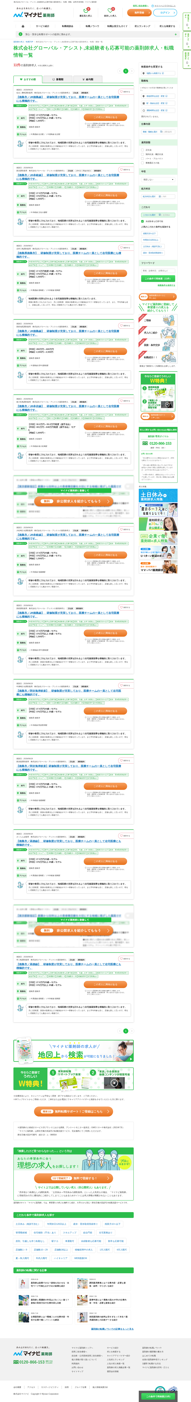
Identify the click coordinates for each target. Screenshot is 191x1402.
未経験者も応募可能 (91, 1241)
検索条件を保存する (166, 285)
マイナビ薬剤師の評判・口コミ (155, 1367)
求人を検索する (167, 26)
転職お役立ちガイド (117, 26)
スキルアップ (69, 1232)
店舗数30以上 (61, 1249)
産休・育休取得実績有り (85, 1224)
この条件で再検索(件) (158, 1396)
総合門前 (87, 1232)
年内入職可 (41, 1258)
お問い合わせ (77, 1367)
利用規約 (75, 1363)
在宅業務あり (106, 1232)
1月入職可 (105, 1249)
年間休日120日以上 (56, 1224)
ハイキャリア (60, 1258)
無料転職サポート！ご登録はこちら (73, 1111)
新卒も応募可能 (116, 1241)
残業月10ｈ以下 (113, 1224)
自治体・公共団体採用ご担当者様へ (87, 1356)
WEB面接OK (80, 1258)
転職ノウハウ (92, 26)
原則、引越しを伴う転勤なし (30, 1241)
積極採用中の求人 (84, 1249)
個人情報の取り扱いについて (84, 1359)
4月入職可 (122, 1249)
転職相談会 (67, 26)
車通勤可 (69, 1241)
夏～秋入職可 (22, 1258)
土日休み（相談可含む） (28, 1224)
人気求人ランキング (115, 1359)
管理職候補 (21, 1232)
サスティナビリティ (50, 1387)
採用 (67, 1387)
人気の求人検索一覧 (115, 1363)
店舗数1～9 (21, 1249)
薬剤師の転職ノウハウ (152, 1348)
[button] (126, 92)
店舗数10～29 (41, 1249)
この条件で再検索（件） (158, 278)
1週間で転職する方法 (151, 1363)
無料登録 (139, 12)
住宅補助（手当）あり (45, 1232)
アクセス (31, 1387)
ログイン (165, 12)
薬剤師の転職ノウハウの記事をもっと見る (112, 1329)
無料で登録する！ (75, 1178)
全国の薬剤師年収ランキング (154, 1359)
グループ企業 (80, 1387)
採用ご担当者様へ (140, 6)
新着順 (59, 79)
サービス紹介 (42, 26)
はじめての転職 (149, 1356)
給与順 (89, 79)
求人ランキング (142, 26)
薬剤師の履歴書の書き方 (153, 1352)
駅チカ (55, 1241)
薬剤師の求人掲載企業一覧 (118, 1367)
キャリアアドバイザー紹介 (118, 1356)
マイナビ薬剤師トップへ (82, 1348)
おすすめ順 (30, 79)
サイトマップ (77, 1371)
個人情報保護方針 (100, 1387)
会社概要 (17, 1387)
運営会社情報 (113, 1371)
